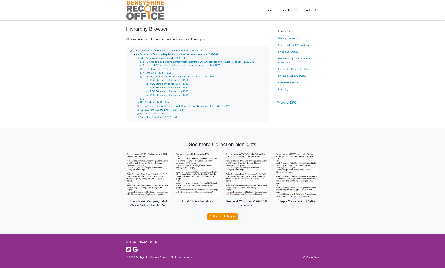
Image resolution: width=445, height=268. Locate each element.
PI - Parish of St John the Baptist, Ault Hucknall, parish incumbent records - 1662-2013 (186, 106)
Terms (153, 241)
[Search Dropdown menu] (295, 10)
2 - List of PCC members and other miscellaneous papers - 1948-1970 (181, 65)
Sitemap (131, 241)
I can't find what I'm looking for (295, 45)
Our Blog (283, 89)
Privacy (143, 241)
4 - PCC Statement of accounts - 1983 (167, 91)
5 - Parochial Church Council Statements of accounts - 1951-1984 (179, 76)
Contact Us (310, 10)
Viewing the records (289, 38)
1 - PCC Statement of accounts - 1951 (167, 80)
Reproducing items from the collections (294, 60)
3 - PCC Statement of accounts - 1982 (167, 87)
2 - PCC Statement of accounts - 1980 (167, 83)
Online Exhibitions (288, 82)
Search (285, 10)
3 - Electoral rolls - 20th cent (158, 69)
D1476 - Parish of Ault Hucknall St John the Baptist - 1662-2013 (167, 50)
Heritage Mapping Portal (292, 75)
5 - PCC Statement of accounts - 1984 (167, 95)
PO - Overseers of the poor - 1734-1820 (161, 109)
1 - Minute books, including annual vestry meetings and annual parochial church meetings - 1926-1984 (199, 61)
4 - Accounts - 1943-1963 (157, 72)
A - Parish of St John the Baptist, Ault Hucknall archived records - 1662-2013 (178, 54)
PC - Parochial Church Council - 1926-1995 (163, 57)
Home (268, 10)
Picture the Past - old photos (294, 69)
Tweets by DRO (286, 102)
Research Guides (288, 51)
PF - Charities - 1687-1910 (154, 102)
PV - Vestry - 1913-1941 (152, 113)
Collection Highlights (222, 216)
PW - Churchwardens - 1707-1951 (158, 117)
